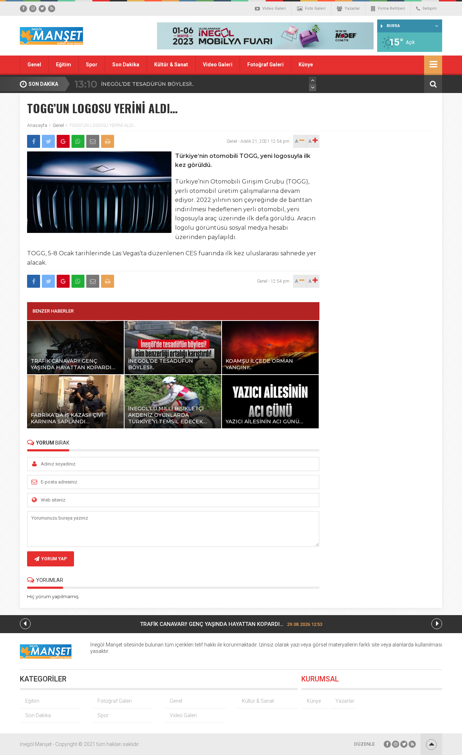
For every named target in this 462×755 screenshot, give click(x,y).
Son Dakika (125, 64)
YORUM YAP (54, 558)
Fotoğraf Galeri (265, 64)
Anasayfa (37, 125)
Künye (305, 64)
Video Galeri (274, 8)
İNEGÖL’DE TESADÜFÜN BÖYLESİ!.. (147, 84)
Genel (34, 64)
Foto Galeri (315, 8)
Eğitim (63, 64)
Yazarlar (352, 8)
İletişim (430, 8)
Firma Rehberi (391, 8)
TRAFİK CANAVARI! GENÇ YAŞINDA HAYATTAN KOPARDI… (231, 624)
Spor (91, 64)
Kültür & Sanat (171, 64)
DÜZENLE (364, 744)
